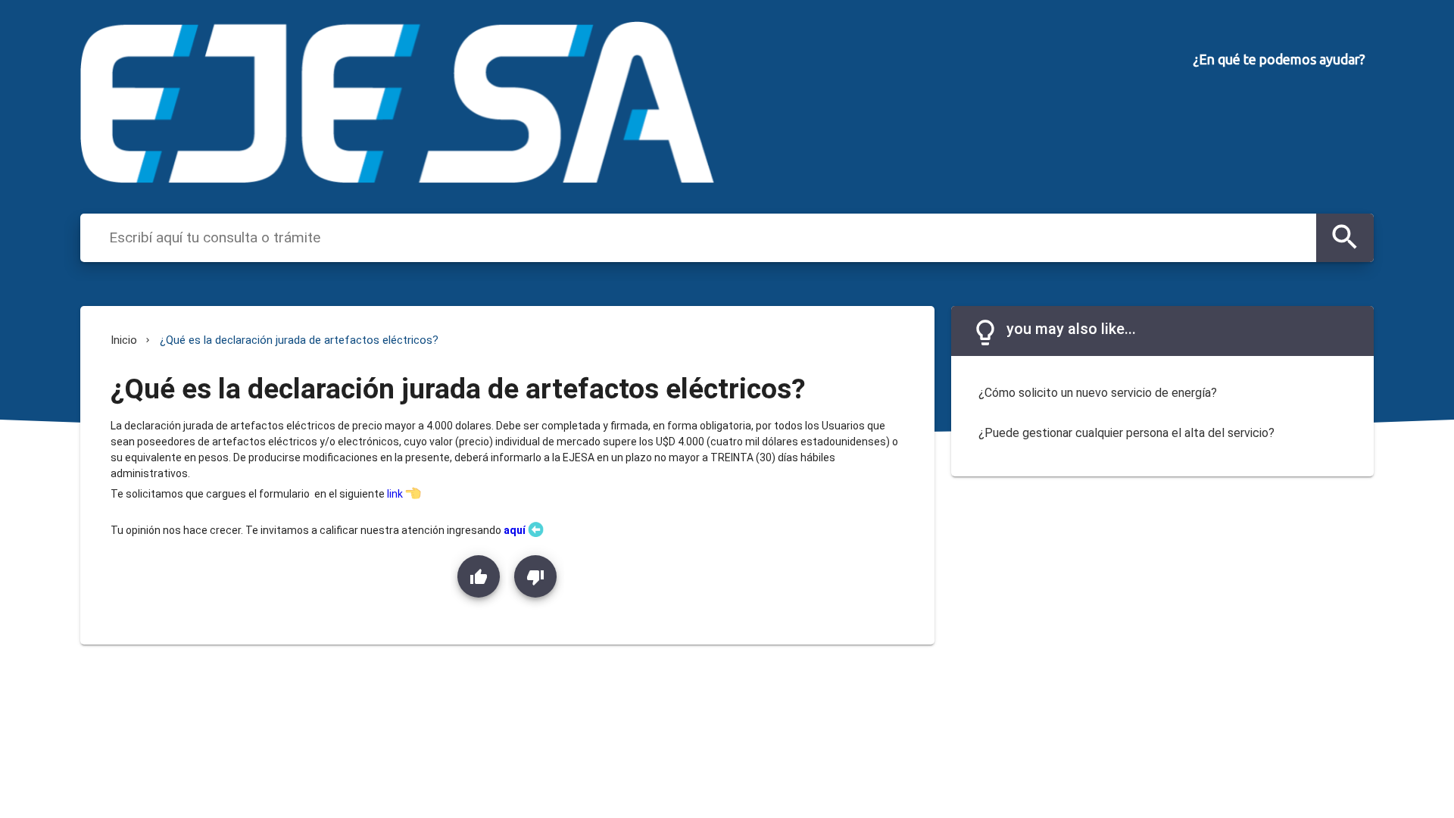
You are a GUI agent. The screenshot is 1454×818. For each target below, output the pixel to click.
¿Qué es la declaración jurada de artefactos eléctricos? (299, 340)
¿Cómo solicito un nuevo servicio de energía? (1097, 393)
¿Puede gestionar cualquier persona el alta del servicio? (1126, 433)
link (395, 494)
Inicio (124, 340)
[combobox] (709, 237)
